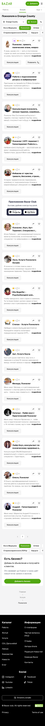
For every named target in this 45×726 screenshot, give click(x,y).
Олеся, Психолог (20, 477)
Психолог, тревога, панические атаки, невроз (25, 46)
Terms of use (37, 712)
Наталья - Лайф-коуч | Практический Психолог (24, 414)
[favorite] (39, 41)
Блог (4, 665)
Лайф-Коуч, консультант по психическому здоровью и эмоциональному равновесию (25, 449)
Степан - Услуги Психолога (25, 324)
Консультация (12, 62)
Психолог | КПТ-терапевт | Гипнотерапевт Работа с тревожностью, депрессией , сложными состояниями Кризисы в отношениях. (26, 147)
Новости (6, 659)
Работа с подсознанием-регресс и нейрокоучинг (24, 78)
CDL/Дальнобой (9, 643)
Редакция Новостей (33, 651)
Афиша (5, 649)
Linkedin (9, 687)
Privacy (5, 712)
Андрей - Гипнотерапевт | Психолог (25, 508)
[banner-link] (22, 208)
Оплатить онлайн (24, 698)
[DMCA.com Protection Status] (39, 705)
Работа (5, 10)
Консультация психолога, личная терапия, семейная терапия (25, 112)
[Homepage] (7, 3)
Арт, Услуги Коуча (21, 354)
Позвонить (32, 62)
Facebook (31, 677)
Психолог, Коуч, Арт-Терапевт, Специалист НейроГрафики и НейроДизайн (23, 232)
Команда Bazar (31, 657)
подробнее (36, 56)
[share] (33, 41)
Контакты (28, 662)
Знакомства (7, 654)
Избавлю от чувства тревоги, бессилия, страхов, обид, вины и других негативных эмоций (26, 177)
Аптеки (36, 28)
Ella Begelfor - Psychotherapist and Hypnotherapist (22, 295)
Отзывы (28, 641)
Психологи (25, 28)
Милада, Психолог (21, 383)
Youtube (8, 682)
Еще (38, 10)
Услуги (22, 10)
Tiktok (30, 682)
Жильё (5, 633)
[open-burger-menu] (41, 3)
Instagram (9, 677)
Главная (22, 592)
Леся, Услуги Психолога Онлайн (24, 261)
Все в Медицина (10, 28)
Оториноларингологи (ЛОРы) (15, 33)
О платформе (30, 627)
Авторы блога (30, 646)
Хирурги (34, 33)
